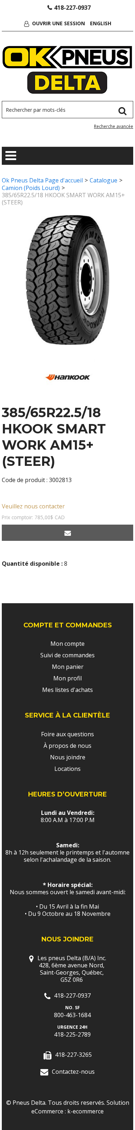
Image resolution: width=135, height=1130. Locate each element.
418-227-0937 (72, 8)
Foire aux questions (67, 734)
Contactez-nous (73, 1072)
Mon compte (67, 644)
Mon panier (68, 667)
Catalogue (103, 180)
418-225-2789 (72, 1034)
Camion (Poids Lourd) (31, 188)
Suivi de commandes (67, 655)
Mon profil (67, 678)
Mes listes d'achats (67, 690)
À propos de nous (67, 746)
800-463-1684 (72, 1015)
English (100, 23)
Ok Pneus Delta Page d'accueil (42, 180)
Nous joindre (67, 757)
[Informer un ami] (67, 533)
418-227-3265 (73, 1055)
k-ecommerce (85, 1111)
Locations (67, 769)
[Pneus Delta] (67, 70)
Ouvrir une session (58, 23)
